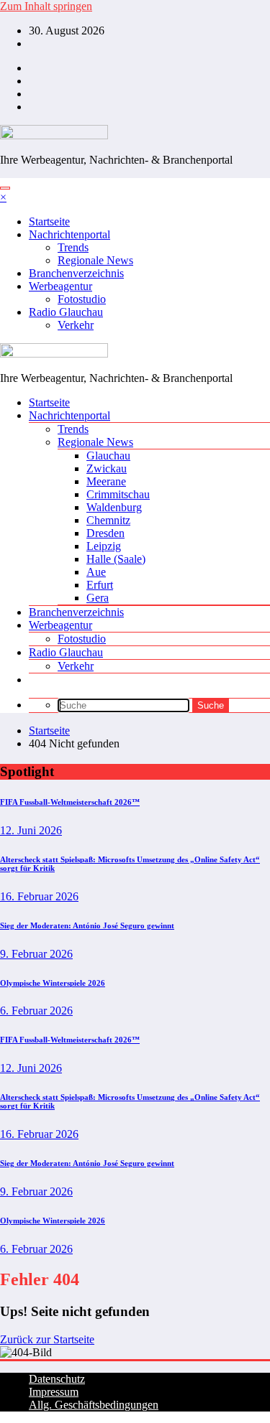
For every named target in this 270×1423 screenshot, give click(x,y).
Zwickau (106, 468)
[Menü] (5, 188)
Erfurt (99, 585)
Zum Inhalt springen (46, 6)
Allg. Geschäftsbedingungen (93, 1405)
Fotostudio (82, 299)
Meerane (106, 481)
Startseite (49, 221)
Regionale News (95, 260)
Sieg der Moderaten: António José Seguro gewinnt (87, 925)
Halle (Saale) (115, 559)
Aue (96, 572)
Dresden (105, 533)
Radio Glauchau (66, 312)
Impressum (53, 1392)
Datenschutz (57, 1379)
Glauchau (108, 455)
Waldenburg (114, 507)
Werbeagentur (60, 286)
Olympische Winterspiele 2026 (52, 983)
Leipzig (103, 546)
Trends (73, 247)
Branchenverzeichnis (76, 273)
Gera (97, 598)
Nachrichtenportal (69, 234)
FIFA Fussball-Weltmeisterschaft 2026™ (70, 802)
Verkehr (76, 325)
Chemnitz (108, 520)
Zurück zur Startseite (47, 1339)
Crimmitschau (118, 494)
